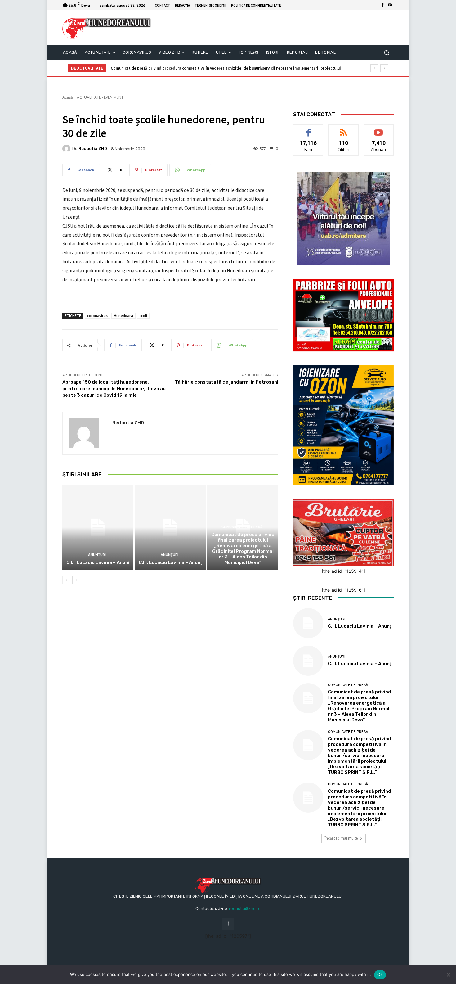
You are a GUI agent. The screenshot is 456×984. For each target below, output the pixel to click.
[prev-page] (66, 580)
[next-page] (76, 580)
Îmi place (308, 129)
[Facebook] (382, 5)
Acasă (67, 97)
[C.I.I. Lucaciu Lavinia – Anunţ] (97, 527)
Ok (380, 974)
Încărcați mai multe (341, 838)
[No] (448, 975)
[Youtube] (390, 5)
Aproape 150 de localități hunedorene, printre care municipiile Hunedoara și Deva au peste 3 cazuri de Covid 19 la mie (114, 388)
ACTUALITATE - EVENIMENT (100, 97)
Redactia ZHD (92, 149)
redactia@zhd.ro (245, 908)
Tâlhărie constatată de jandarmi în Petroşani (226, 382)
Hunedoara (123, 315)
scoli (143, 315)
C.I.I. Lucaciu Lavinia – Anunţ (97, 562)
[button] (386, 52)
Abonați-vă (379, 129)
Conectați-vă (343, 129)
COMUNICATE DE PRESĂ (242, 527)
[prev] (374, 68)
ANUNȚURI (97, 555)
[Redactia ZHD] (67, 149)
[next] (384, 68)
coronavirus (97, 315)
